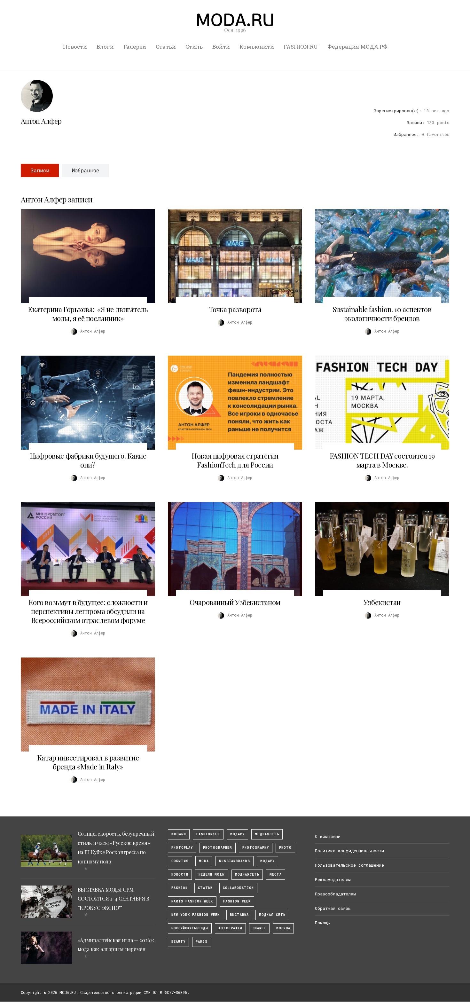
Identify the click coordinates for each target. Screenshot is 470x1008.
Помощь (322, 922)
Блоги (105, 46)
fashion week (237, 901)
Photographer (217, 848)
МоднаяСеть (267, 834)
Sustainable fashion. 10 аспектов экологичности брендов (382, 313)
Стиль (194, 46)
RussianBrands (234, 861)
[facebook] (423, 94)
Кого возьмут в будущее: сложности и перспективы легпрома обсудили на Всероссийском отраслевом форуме (88, 611)
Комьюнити (256, 46)
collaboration (238, 888)
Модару (267, 861)
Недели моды (212, 874)
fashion (179, 888)
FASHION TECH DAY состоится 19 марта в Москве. (382, 460)
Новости (75, 46)
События (180, 861)
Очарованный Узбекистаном (235, 602)
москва (283, 928)
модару (237, 834)
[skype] (411, 94)
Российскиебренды (189, 928)
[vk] (445, 94)
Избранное (85, 170)
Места (276, 874)
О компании (328, 836)
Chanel (259, 928)
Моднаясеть (247, 874)
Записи (39, 170)
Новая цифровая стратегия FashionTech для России (235, 460)
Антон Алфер (41, 121)
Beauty (178, 942)
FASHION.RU (301, 46)
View (84, 256)
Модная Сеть (272, 915)
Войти (221, 46)
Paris (202, 942)
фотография (230, 928)
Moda (204, 861)
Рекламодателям (333, 879)
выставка (239, 915)
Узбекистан (382, 602)
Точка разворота (235, 309)
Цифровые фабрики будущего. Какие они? (88, 460)
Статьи (166, 46)
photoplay (182, 848)
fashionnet (208, 834)
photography (255, 848)
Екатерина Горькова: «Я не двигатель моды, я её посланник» (88, 313)
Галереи (134, 46)
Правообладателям (335, 894)
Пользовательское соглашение (349, 865)
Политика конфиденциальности (349, 851)
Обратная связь (333, 908)
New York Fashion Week (195, 915)
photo (285, 848)
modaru (178, 834)
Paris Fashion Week (192, 901)
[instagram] (434, 94)
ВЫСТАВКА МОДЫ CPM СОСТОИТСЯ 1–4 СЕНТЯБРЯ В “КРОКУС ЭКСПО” (113, 898)
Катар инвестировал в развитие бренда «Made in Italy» (88, 762)
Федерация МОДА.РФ (357, 46)
